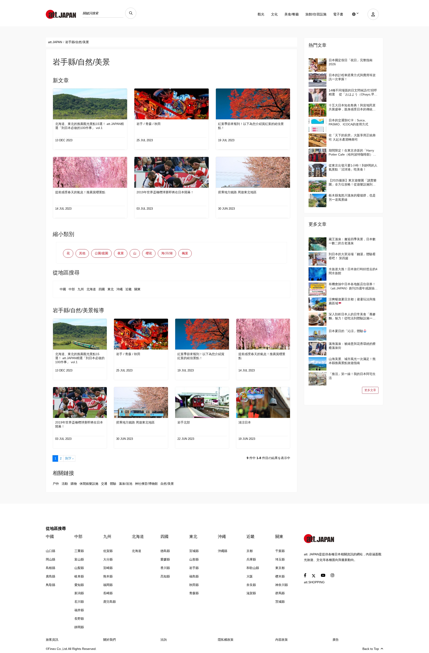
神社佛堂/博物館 (146, 483)
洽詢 (163, 639)
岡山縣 (50, 559)
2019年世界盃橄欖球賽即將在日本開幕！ (165, 192)
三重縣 (79, 551)
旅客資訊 (52, 639)
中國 (63, 289)
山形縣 (194, 559)
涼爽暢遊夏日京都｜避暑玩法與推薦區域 (352, 301)
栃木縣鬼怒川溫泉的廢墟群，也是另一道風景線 (352, 197)
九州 (81, 289)
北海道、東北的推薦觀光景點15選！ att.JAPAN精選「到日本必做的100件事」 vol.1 (89, 126)
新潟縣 (79, 593)
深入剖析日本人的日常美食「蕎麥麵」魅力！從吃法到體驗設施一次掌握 (352, 316)
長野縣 (79, 618)
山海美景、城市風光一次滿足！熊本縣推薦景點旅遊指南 (352, 361)
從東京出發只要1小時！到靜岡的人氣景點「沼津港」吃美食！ (353, 167)
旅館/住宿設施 (315, 14)
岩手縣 (194, 568)
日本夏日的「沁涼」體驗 (346, 331)
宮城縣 (194, 551)
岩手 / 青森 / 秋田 (149, 124)
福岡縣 (108, 585)
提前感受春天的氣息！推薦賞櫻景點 (80, 192)
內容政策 (281, 639)
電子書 (338, 14)
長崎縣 (108, 593)
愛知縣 (79, 585)
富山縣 (79, 559)
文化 (274, 14)
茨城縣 (280, 601)
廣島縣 (50, 576)
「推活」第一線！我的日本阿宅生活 (352, 376)
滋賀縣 (251, 593)
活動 (65, 483)
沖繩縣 (222, 551)
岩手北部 (183, 422)
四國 (102, 289)
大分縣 (108, 559)
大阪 (249, 576)
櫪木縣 (280, 576)
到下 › (69, 458)
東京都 (280, 568)
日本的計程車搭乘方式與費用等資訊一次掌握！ (352, 77)
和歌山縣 (252, 568)
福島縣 (194, 576)
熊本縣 (108, 576)
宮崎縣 (108, 568)
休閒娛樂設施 (89, 483)
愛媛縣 (165, 559)
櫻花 (149, 253)
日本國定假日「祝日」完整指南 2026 (350, 62)
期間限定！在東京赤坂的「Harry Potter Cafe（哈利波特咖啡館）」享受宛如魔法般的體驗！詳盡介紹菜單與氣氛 (352, 152)
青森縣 (194, 593)
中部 (72, 289)
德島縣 (165, 551)
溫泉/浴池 (125, 483)
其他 (82, 253)
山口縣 (50, 551)
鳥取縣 (50, 585)
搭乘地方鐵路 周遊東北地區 (237, 192)
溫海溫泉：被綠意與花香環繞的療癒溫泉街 (352, 346)
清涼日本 (244, 422)
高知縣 (165, 576)
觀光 (261, 14)
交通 (104, 483)
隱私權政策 (225, 639)
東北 (110, 289)
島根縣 (50, 568)
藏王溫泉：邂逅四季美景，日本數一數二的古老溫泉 (352, 241)
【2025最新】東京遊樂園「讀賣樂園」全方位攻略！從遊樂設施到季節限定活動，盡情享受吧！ (352, 182)
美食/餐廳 (291, 14)
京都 (249, 551)
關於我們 (109, 639)
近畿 (128, 289)
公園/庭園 (101, 253)
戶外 (56, 483)
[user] (373, 14)
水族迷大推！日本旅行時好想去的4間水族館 (353, 271)
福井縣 (79, 610)
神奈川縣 (281, 585)
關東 (137, 289)
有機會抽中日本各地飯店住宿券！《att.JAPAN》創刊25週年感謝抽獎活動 (353, 286)
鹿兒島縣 (109, 601)
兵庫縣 (251, 559)
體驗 (113, 483)
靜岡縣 (79, 627)
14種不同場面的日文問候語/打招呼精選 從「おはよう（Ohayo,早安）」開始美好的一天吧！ (353, 92)
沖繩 (119, 289)
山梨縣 (79, 568)
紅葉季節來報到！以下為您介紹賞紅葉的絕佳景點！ (251, 126)
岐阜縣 (79, 576)
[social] (305, 575)
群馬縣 (280, 593)
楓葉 (185, 253)
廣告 (335, 639)
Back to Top (370, 649)
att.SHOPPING (314, 582)
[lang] (355, 14)
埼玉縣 (280, 559)
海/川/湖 (166, 253)
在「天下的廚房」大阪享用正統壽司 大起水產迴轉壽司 (352, 137)
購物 (74, 483)
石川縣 (79, 601)
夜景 (121, 253)
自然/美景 (167, 483)
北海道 (91, 289)
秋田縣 (194, 585)
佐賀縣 (108, 551)
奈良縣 (251, 585)
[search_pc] (130, 13)
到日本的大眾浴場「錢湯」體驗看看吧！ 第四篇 (352, 256)
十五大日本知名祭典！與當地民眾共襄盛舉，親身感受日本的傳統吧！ (352, 107)
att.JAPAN (55, 42)
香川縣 (165, 568)
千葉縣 (280, 551)
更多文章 (370, 390)
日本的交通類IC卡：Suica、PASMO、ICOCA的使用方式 (348, 122)
